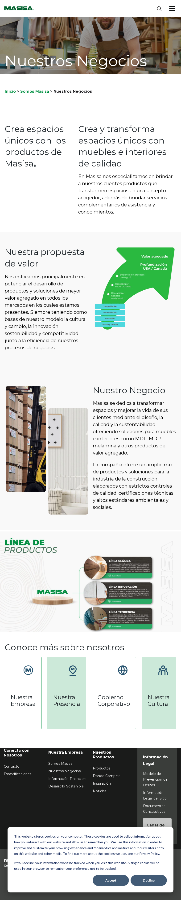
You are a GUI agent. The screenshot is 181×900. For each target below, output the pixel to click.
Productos (101, 768)
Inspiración (102, 783)
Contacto (11, 766)
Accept (110, 880)
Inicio (10, 91)
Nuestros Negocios (64, 771)
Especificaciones (17, 774)
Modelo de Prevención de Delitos (155, 779)
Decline (149, 880)
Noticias (99, 791)
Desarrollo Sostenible (66, 786)
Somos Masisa (34, 91)
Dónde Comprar (106, 776)
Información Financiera (67, 779)
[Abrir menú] (172, 8)
